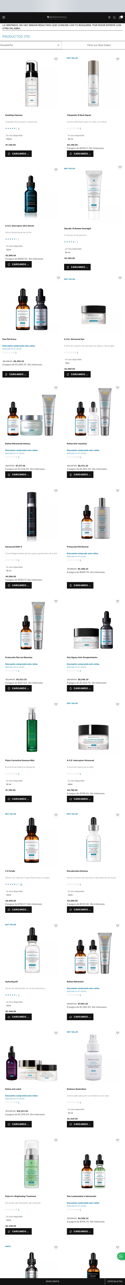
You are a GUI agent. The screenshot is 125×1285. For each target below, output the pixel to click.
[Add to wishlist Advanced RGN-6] (56, 491)
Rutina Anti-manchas (77, 443)
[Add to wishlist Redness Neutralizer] (118, 1033)
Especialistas (115, 1281)
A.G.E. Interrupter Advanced (80, 760)
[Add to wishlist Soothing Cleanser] (56, 59)
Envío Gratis (52, 1281)
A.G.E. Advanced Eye (74, 339)
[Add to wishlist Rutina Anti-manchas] (118, 388)
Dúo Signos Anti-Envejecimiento (82, 657)
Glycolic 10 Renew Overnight (77, 228)
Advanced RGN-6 (13, 547)
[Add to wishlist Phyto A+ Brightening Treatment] (56, 1140)
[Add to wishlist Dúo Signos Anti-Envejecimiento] (118, 601)
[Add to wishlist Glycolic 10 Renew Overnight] (120, 167)
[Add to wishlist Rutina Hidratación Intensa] (56, 388)
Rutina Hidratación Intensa (17, 443)
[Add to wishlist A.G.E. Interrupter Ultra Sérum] (56, 170)
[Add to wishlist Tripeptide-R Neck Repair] (118, 59)
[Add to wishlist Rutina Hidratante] (118, 926)
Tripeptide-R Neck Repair (79, 115)
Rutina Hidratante (75, 981)
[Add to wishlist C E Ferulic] (56, 815)
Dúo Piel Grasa (9, 339)
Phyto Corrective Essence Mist (20, 760)
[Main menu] (3, 17)
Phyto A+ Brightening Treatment (20, 1196)
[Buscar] (114, 17)
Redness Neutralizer (76, 1089)
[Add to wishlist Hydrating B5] (56, 926)
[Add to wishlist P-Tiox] (56, 1247)
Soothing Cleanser (14, 115)
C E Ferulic (10, 871)
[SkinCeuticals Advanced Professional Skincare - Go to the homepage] (57, 18)
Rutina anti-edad (13, 1089)
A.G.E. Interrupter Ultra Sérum (19, 226)
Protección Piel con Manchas (18, 657)
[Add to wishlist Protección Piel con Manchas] (56, 601)
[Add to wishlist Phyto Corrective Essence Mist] (56, 704)
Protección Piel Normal (77, 547)
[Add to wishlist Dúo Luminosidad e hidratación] (118, 1140)
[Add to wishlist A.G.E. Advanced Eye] (120, 278)
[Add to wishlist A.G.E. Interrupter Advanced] (118, 704)
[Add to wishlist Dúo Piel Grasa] (58, 278)
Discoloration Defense (77, 871)
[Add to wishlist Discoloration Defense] (118, 815)
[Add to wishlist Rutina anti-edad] (56, 1033)
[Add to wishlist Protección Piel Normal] (118, 491)
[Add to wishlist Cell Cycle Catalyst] (118, 1247)
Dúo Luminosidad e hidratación (81, 1196)
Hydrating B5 (11, 981)
